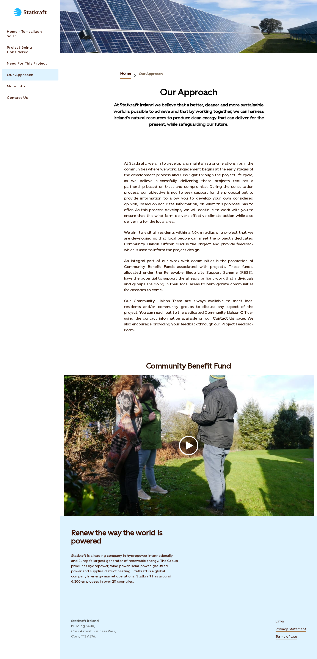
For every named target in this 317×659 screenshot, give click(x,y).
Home (125, 73)
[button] (189, 445)
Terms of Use (286, 636)
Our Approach (151, 74)
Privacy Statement (291, 628)
